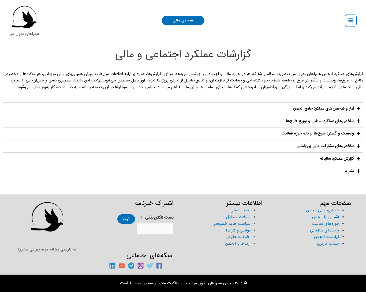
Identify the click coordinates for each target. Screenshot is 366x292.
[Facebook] (159, 265)
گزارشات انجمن (326, 237)
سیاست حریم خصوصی (231, 223)
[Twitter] (150, 265)
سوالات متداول (238, 217)
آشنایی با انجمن (325, 217)
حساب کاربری (328, 243)
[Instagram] (140, 265)
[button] (183, 20)
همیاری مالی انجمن (322, 210)
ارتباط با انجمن (238, 243)
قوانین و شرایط (238, 230)
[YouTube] (121, 265)
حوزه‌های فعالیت (325, 223)
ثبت (126, 219)
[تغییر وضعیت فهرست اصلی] (351, 20)
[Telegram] (131, 265)
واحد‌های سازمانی (324, 230)
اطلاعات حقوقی (238, 237)
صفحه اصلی (240, 210)
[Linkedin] (112, 265)
